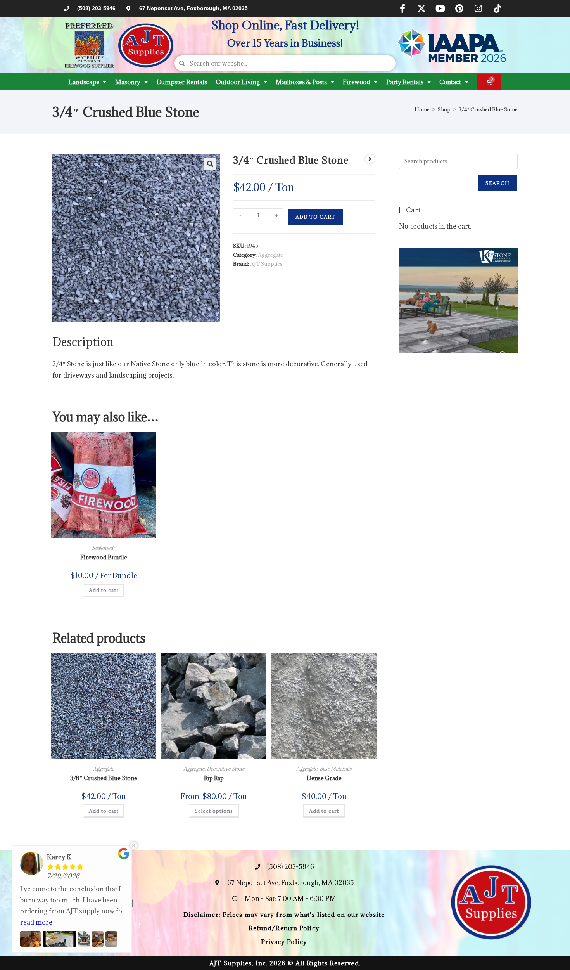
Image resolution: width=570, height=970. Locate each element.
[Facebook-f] (402, 8)
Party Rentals (404, 82)
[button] (210, 164)
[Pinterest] (459, 8)
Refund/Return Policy (284, 928)
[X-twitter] (421, 8)
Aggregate (270, 254)
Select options (214, 811)
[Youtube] (440, 8)
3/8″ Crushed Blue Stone (103, 778)
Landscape (83, 82)
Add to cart (315, 217)
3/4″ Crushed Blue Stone (488, 109)
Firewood (356, 82)
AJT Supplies (266, 263)
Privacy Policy (284, 942)
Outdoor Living (238, 82)
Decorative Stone (225, 769)
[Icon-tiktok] (497, 8)
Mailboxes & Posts (301, 82)
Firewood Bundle (103, 557)
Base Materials (336, 769)
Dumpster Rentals (182, 82)
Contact (450, 82)
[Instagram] (478, 8)
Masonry (127, 82)
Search (497, 183)
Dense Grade (324, 778)
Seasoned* (103, 548)
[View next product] (369, 159)
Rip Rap (214, 778)
